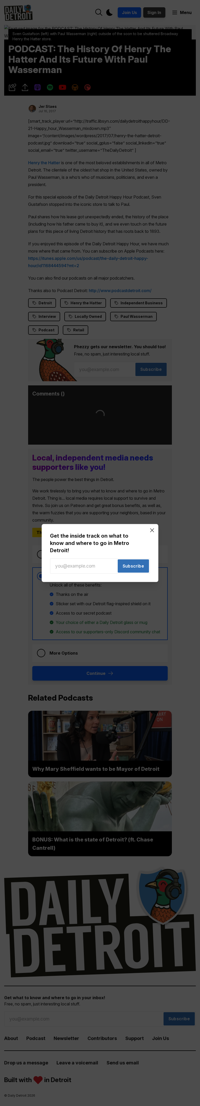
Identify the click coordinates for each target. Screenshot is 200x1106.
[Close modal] (152, 530)
